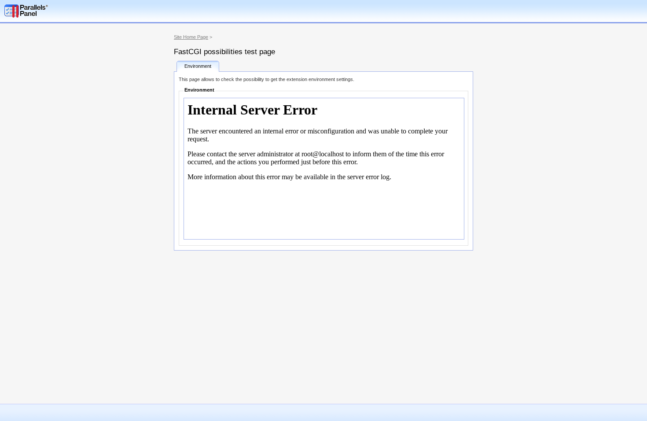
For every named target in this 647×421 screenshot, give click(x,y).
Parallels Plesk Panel (50, 11)
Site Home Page (191, 37)
